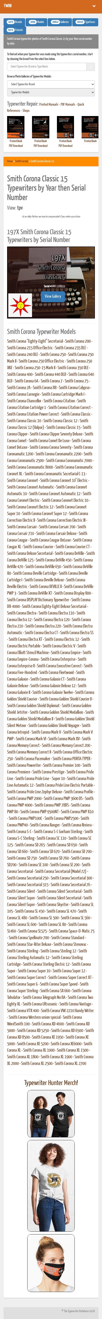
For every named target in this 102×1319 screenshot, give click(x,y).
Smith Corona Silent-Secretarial (59, 898)
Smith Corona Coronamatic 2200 (58, 454)
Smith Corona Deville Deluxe (44, 580)
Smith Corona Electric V (59, 646)
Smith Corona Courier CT (73, 547)
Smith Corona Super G (22, 984)
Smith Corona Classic (76, 414)
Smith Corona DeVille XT (35, 593)
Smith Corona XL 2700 (70, 1064)
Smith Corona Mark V (46, 732)
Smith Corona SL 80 (52, 925)
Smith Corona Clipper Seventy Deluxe (56, 434)
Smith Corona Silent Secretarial (59, 891)
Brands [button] (15, 22)
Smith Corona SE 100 (33, 865)
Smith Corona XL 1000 (39, 1050)
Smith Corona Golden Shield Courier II (66, 699)
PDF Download (16, 146)
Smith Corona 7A (19, 388)
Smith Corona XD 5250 (33, 1031)
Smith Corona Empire (65, 653)
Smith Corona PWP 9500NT (39, 812)
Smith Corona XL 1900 (56, 1057)
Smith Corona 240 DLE (22, 355)
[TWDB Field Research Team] (51, 1263)
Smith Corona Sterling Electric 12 (46, 964)
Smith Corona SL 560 (75, 918)
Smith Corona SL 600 (21, 925)
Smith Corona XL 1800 (22, 1057)
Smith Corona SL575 (32, 931)
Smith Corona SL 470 (61, 911)
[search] (51, 84)
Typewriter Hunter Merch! (51, 1083)
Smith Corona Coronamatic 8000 (30, 467)
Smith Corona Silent (21, 891)
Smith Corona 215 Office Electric (30, 348)
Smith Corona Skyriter (53, 905)
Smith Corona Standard (67, 938)
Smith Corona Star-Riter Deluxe (29, 944)
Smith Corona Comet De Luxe (49, 441)
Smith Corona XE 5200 (32, 1044)
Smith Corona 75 (76, 381)
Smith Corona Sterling (22, 951)
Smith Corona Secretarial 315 (27, 885)
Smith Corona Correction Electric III (61, 520)
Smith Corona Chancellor (24, 401)
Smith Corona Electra (21, 613)
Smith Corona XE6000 (66, 1044)
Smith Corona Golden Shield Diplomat (33, 706)
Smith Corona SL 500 (44, 918)
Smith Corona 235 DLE (70, 348)
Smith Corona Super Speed (59, 984)
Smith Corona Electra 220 (43, 626)
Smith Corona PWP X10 (77, 812)
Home (10, 161)
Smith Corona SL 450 (29, 911)
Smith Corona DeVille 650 (43, 567)
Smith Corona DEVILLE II (46, 587)
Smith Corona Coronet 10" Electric (64, 481)
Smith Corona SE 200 (64, 865)
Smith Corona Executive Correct (59, 666)
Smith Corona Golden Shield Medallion (56, 712)
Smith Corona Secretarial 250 (27, 878)
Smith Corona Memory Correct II (29, 752)
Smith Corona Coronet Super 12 (44, 514)
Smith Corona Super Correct (26, 978)
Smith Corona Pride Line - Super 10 (40, 779)
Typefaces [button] (86, 22)
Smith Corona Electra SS (76, 633)
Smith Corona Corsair (22, 527)
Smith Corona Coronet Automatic (30, 487)
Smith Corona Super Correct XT (70, 978)
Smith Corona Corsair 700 (57, 527)
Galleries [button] (60, 22)
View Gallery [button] (53, 297)
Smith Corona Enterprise (58, 659)
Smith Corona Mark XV (64, 739)
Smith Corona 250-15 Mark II (35, 368)
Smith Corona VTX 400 (23, 1011)
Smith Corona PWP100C (25, 819)
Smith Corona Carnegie (23, 394)
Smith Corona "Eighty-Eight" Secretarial (35, 341)
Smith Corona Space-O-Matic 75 (71, 931)
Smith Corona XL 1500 (72, 1050)
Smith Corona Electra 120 (52, 620)
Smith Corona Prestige (48, 772)
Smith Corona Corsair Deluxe (56, 534)
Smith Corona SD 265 (30, 845)
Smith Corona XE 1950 (47, 1037)
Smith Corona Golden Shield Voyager (53, 726)
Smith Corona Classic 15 (63, 428)
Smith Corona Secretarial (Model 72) (60, 872)
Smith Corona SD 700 (77, 852)
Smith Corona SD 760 (54, 858)
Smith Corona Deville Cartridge (34, 573)
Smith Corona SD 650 (62, 845)
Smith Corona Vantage (75, 1004)
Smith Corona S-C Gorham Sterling (58, 832)
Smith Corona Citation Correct (69, 408)
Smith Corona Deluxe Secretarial (29, 554)
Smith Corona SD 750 (22, 858)
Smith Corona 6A (26, 381)
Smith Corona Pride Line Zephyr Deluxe (34, 792)
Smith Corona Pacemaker (32, 759)
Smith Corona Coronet (22, 481)
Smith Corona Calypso (74, 388)
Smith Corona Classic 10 (24, 421)
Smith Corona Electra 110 (56, 613)
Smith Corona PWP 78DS (52, 805)
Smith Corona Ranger (45, 825)
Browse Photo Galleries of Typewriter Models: (29, 76)
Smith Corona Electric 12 (62, 639)
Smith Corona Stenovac (70, 944)
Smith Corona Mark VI (31, 739)
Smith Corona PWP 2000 (24, 799)
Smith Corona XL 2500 (36, 1064)
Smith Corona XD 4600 (48, 1024)
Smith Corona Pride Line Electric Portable (64, 785)
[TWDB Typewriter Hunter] (51, 1113)
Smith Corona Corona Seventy (50, 447)
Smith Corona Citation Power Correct (33, 414)
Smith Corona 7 (51, 381)
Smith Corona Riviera (77, 825)
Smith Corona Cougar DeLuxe (50, 540)
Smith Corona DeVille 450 (53, 560)
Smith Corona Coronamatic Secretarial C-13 (55, 474)
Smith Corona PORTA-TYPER (71, 759)
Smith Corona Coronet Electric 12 (30, 507)
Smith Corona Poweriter (24, 765)
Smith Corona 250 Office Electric (41, 361)
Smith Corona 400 (19, 374)
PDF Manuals (68, 104)
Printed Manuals (48, 104)
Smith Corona (21, 161)
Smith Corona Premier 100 (61, 765)
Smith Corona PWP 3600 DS (63, 799)
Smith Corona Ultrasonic (40, 1004)
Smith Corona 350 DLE (73, 368)
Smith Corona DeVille (69, 554)
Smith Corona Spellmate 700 (29, 938)
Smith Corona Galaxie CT (47, 679)
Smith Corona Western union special (34, 1017)
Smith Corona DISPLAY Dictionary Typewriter (38, 600)
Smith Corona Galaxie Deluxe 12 (52, 686)
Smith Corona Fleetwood (56, 673)
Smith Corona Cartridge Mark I (63, 394)
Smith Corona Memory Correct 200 (66, 746)
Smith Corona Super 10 (34, 971)
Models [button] (37, 22)
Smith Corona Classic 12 (60, 421)
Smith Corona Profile (78, 792)
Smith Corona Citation (59, 401)
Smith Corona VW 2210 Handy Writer (67, 1011)
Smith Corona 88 (44, 388)
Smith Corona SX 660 (55, 991)
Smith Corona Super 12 (69, 971)
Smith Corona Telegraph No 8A (44, 998)
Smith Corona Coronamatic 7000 (69, 461)
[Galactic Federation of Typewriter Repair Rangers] (51, 1186)
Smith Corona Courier (38, 547)
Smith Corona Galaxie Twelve (52, 693)
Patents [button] (15, 30)
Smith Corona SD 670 (45, 852)
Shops (26, 110)
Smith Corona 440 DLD (50, 374)
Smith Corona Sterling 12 (58, 951)
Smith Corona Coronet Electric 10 (65, 500)
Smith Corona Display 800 (72, 593)
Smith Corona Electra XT (25, 639)
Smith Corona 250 (53, 355)
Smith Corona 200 (78, 341)
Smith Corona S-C (19, 832)
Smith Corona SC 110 (51, 838)
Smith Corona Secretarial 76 (70, 885)
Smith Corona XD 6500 (67, 1031)
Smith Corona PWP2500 (61, 819)
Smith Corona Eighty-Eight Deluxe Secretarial (54, 607)
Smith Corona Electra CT (41, 633)
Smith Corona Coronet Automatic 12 (54, 494)
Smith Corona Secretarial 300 (71, 878)
